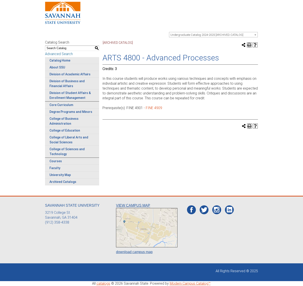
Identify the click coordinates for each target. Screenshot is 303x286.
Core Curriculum (61, 105)
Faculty (54, 168)
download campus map (134, 252)
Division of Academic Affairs (70, 74)
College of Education (64, 130)
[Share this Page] (243, 44)
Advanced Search (59, 54)
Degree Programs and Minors (70, 112)
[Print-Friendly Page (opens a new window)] (249, 44)
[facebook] (191, 210)
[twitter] (204, 210)
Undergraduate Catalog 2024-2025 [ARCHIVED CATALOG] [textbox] (206, 34)
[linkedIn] (229, 210)
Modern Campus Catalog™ (190, 283)
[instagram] (216, 210)
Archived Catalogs (62, 182)
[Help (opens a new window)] (255, 44)
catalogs (103, 283)
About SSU (57, 67)
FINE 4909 (154, 108)
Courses (55, 161)
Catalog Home (59, 60)
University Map (60, 175)
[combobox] (213, 34)
